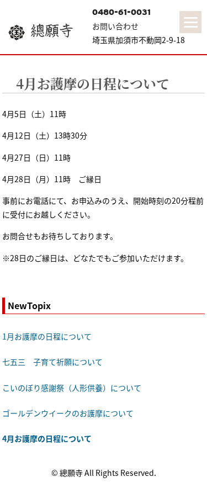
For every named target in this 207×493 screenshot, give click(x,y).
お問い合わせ (115, 25)
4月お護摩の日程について (92, 83)
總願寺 (51, 30)
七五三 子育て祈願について (52, 361)
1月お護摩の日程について (47, 336)
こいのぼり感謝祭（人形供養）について (71, 387)
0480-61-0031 (121, 12)
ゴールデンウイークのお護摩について (68, 412)
